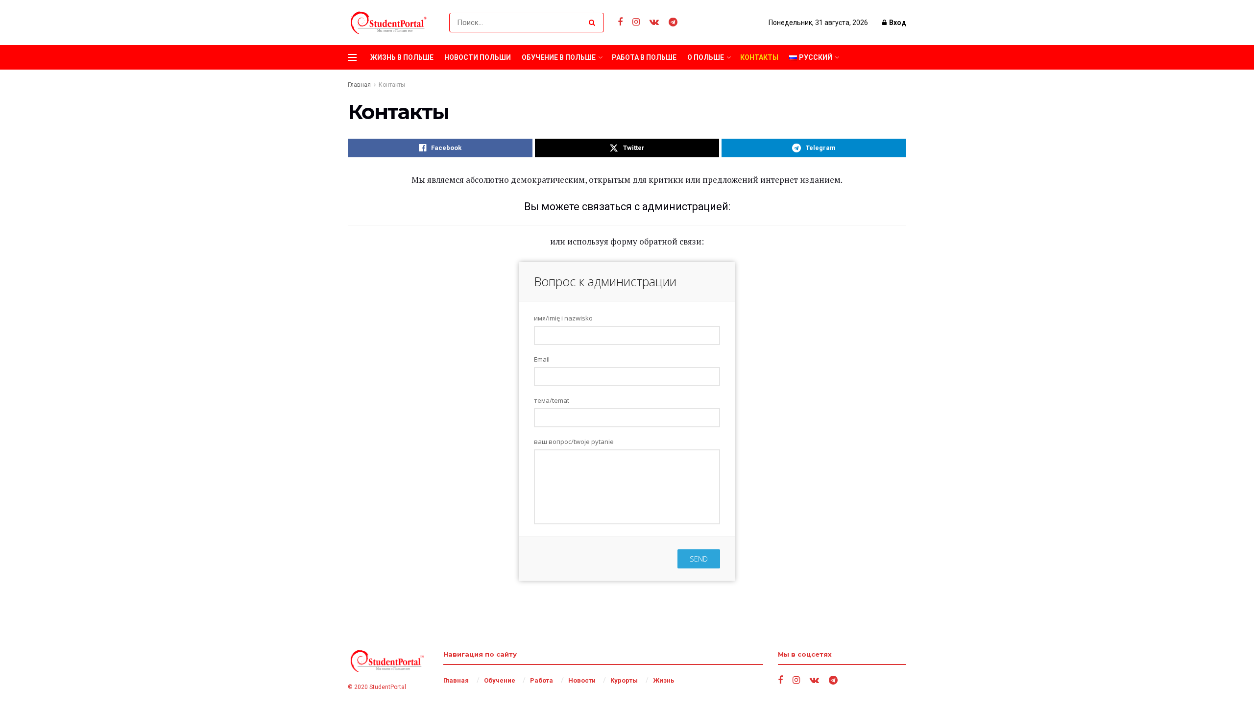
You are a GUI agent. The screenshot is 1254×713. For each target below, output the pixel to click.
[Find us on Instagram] (636, 22)
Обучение (499, 680)
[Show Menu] (352, 57)
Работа (541, 680)
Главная (359, 84)
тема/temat (551, 400)
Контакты (759, 57)
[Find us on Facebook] (620, 22)
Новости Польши (477, 57)
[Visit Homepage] (390, 22)
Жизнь (664, 680)
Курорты (624, 680)
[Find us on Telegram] (673, 22)
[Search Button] (594, 22)
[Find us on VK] (654, 22)
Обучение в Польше (559, 57)
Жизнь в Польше (402, 57)
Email (542, 359)
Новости (582, 680)
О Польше (705, 57)
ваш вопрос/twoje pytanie (574, 441)
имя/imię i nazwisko (563, 318)
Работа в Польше (644, 57)
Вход (897, 22)
